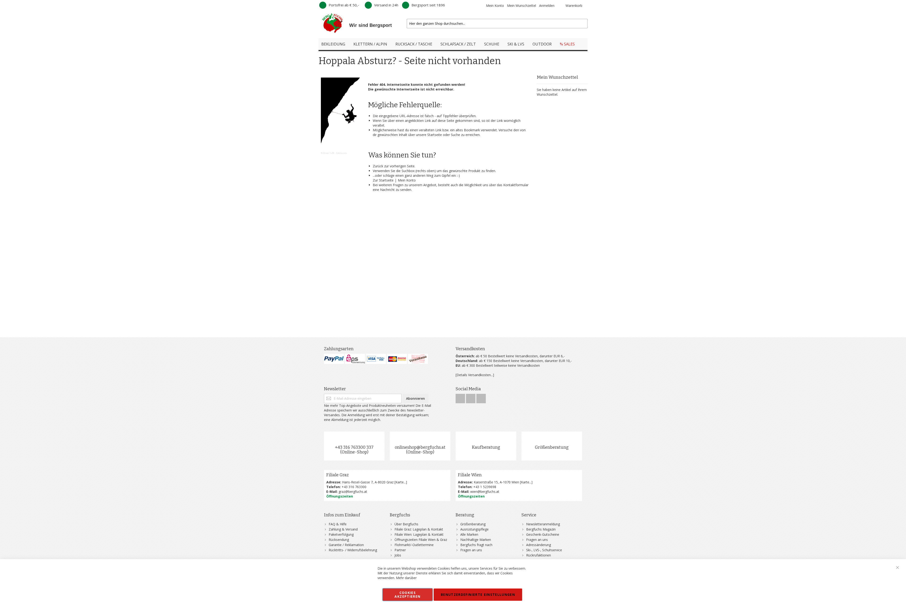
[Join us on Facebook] (461, 397)
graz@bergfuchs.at (353, 491)
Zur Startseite (383, 180)
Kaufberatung (486, 447)
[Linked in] (481, 397)
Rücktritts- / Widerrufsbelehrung (353, 550)
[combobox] (497, 23)
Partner (400, 550)
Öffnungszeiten (339, 496)
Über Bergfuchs (406, 524)
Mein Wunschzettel (521, 5)
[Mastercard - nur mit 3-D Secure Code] (397, 359)
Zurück (378, 166)
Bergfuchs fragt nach (476, 545)
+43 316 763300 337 (354, 447)
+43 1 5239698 (484, 487)
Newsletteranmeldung (543, 524)
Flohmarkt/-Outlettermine (414, 545)
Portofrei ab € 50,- (344, 5)
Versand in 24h (386, 5)
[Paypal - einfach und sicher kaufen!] (334, 359)
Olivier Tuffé (328, 153)
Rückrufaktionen (538, 555)
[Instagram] (471, 397)
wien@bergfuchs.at (484, 491)
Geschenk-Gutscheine (542, 534)
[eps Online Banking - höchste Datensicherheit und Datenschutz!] (355, 359)
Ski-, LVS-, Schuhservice (544, 550)
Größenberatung (552, 447)
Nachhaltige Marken (475, 539)
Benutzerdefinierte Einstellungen (478, 594)
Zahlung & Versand (343, 529)
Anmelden (546, 5)
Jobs (397, 555)
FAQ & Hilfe (338, 524)
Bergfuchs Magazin (541, 529)
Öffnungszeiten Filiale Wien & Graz (420, 539)
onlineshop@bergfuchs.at (420, 447)
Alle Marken (469, 534)
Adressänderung (538, 545)
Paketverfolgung (341, 534)
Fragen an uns (471, 550)
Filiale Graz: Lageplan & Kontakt (418, 529)
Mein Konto (495, 5)
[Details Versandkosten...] (475, 375)
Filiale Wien (470, 474)
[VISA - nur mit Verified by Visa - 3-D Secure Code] (376, 359)
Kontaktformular (515, 185)
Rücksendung (339, 539)
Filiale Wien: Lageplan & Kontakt (419, 534)
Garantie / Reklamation (346, 545)
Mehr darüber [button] (406, 578)
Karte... (400, 482)
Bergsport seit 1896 (428, 5)
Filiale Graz (337, 474)
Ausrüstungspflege (474, 529)
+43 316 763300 (354, 487)
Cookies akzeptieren (407, 594)
